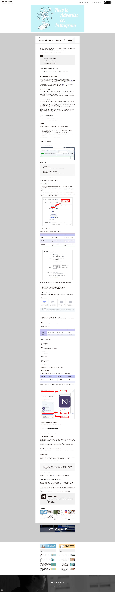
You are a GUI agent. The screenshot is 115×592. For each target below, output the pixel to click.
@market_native (50, 501)
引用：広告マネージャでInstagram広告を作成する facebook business (49, 177)
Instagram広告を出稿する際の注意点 (50, 61)
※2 (62, 84)
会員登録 (105, 2)
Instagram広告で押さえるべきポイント (50, 58)
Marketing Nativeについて (51, 502)
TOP (80, 2)
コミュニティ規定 (54, 475)
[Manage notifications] (2, 590)
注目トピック (89, 2)
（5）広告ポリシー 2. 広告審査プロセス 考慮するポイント (50, 472)
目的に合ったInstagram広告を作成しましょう (51, 63)
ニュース (93, 2)
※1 (71, 80)
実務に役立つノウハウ (99, 2)
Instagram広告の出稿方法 (48, 60)
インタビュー (84, 2)
